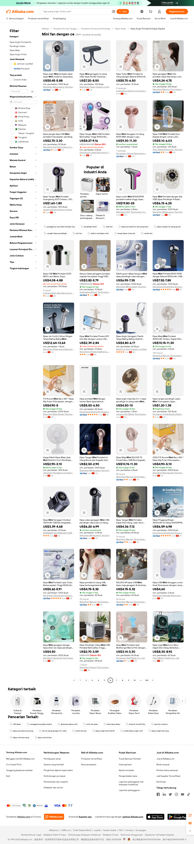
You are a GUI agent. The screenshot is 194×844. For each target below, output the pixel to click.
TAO (121, 830)
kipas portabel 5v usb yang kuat (134, 227)
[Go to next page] (153, 680)
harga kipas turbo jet (126, 233)
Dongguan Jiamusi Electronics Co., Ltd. (131, 153)
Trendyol (129, 830)
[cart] (151, 12)
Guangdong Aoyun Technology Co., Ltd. (95, 292)
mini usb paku (92, 724)
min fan (79, 233)
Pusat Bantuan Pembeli (130, 759)
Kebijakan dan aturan (53, 787)
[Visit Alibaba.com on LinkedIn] (164, 794)
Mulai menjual (162, 764)
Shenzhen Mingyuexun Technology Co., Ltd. (58, 87)
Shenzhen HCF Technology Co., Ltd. (131, 212)
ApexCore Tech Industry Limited (131, 349)
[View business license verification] (124, 839)
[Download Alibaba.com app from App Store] (155, 817)
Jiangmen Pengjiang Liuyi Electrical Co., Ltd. (58, 473)
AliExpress (54, 830)
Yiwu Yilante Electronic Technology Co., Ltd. (168, 149)
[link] (190, 815)
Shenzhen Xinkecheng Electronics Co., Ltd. (58, 349)
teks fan (109, 227)
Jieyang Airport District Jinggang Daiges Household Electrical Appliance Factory (58, 209)
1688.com (65, 830)
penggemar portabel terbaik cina (61, 227)
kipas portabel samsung (23, 731)
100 (146, 680)
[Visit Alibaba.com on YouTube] (182, 794)
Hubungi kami (125, 764)
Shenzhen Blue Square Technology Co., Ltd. (58, 414)
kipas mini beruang (21, 737)
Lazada (97, 830)
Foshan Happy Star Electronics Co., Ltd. (58, 293)
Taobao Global (109, 830)
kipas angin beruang (160, 731)
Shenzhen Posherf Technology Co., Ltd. (95, 667)
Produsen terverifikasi (91, 759)
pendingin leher (90, 227)
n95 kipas (17, 724)
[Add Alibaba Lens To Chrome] (54, 817)
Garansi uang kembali (54, 764)
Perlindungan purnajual (54, 776)
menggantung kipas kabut (41, 724)
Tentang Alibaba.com (16, 752)
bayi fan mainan (161, 724)
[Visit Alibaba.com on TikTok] (188, 794)
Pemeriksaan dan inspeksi (56, 782)
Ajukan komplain (126, 770)
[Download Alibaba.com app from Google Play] (177, 817)
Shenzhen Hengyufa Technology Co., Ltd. (58, 658)
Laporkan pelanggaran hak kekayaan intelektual (131, 783)
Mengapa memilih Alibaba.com (20, 759)
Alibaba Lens (23, 817)
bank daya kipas (113, 724)
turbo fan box (81, 731)
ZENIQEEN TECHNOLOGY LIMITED (58, 533)
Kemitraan (161, 782)
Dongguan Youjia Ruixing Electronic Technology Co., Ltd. (168, 414)
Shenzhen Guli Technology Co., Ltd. (58, 147)
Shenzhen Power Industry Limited (95, 87)
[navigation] (23, 354)
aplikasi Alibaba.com (132, 817)
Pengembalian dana (128, 776)
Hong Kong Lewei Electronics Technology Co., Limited (95, 152)
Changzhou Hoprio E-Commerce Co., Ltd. (131, 91)
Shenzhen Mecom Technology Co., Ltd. (168, 89)
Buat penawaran (88, 764)
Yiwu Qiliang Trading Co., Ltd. (166, 658)
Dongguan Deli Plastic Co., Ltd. (130, 658)
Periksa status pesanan (167, 770)
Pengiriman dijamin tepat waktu (58, 770)
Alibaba (45, 28)
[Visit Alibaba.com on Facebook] (158, 794)
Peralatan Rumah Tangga (64, 28)
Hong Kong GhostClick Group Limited (168, 286)
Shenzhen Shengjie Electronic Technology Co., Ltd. (168, 595)
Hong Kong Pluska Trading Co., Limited (95, 351)
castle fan (148, 233)
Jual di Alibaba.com (165, 759)
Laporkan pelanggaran (129, 790)
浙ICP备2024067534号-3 (174, 839)
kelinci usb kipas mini (100, 233)
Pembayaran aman (52, 759)
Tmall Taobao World (82, 830)
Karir (8, 776)
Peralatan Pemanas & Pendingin (95, 28)
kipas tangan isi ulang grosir (169, 227)
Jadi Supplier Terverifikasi (168, 776)
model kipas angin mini (133, 731)
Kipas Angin (120, 28)
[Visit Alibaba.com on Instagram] (176, 794)
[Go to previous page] (74, 680)
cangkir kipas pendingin (57, 233)
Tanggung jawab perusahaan (19, 770)
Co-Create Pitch (14, 764)
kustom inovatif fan (137, 724)
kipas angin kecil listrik (105, 731)
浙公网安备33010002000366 (146, 839)
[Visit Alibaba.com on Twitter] (170, 794)
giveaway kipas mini (69, 724)
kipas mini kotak (44, 737)
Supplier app (85, 817)
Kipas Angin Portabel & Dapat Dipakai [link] (147, 28)
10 (135, 680)
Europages (141, 830)
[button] (113, 11)
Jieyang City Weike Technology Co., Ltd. (131, 414)
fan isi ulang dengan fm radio (54, 731)
